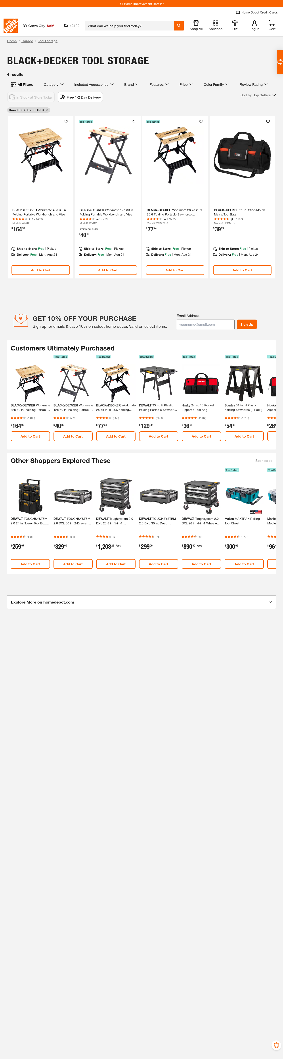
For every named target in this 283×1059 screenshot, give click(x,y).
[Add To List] (66, 121)
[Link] (40, 197)
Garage (27, 41)
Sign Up (246, 324)
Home (12, 41)
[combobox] (129, 25)
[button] (258, 95)
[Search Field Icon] (179, 25)
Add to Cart (40, 270)
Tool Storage (47, 41)
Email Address (188, 315)
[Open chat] (280, 62)
